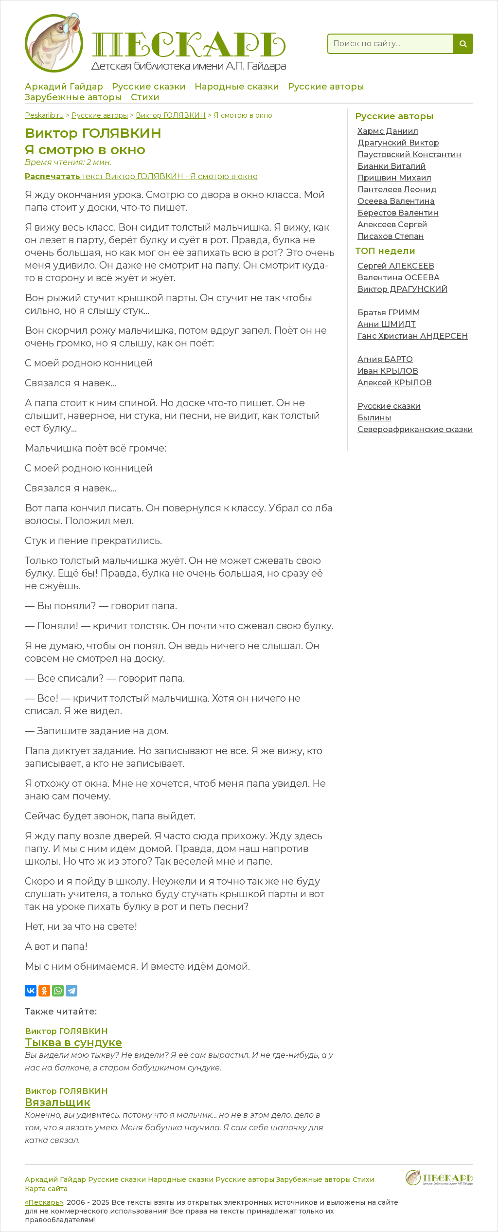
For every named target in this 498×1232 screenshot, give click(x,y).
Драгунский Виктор (398, 142)
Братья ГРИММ (388, 312)
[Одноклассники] (44, 990)
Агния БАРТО (385, 359)
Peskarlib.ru (44, 115)
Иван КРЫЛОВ (387, 371)
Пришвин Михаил (394, 177)
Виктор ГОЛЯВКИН (171, 115)
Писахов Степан (390, 236)
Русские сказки (149, 86)
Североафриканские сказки (415, 429)
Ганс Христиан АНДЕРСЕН (412, 336)
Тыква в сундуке (73, 1042)
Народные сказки (237, 86)
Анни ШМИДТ (386, 324)
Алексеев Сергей (392, 224)
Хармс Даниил (387, 131)
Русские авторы (326, 86)
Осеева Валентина (396, 201)
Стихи (145, 97)
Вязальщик (57, 1102)
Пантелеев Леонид (397, 189)
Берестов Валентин (398, 212)
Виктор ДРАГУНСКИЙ (402, 289)
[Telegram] (71, 990)
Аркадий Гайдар (64, 86)
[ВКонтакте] (30, 990)
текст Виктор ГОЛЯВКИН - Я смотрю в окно (141, 176)
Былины (374, 417)
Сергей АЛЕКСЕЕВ (395, 266)
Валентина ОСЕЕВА (398, 277)
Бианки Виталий (391, 166)
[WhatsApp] (58, 990)
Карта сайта (46, 1188)
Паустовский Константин (409, 154)
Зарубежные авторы (73, 97)
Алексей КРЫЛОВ (394, 382)
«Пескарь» (44, 1202)
